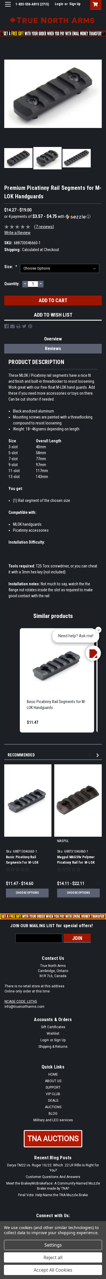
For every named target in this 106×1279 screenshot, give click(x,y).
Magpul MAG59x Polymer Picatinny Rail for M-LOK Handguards (76, 862)
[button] (53, 216)
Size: (10, 266)
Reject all (53, 1257)
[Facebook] (6, 326)
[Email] (12, 326)
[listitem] (57, 680)
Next (98, 755)
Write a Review (17, 232)
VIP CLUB (53, 1094)
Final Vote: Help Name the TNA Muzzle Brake (53, 1195)
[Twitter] (24, 326)
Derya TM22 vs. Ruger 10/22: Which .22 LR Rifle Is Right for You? (53, 1167)
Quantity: (12, 283)
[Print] (18, 326)
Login (59, 4)
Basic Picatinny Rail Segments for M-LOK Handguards (22, 862)
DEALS (53, 1101)
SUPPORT (53, 1087)
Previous (90, 755)
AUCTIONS (53, 1107)
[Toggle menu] (8, 8)
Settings (53, 1245)
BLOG (53, 1114)
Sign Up (75, 4)
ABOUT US (53, 1081)
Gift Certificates (53, 1027)
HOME (53, 1074)
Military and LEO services (53, 1120)
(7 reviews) (44, 226)
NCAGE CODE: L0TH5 (21, 1002)
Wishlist (53, 1034)
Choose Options (27, 892)
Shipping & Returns (53, 1047)
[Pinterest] (30, 326)
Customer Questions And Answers (53, 1177)
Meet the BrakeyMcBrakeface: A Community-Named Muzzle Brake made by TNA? (53, 1185)
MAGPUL (63, 841)
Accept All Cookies (53, 1270)
